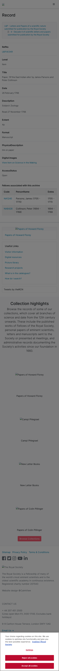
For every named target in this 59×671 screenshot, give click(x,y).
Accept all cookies (29, 666)
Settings (29, 650)
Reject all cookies (29, 658)
